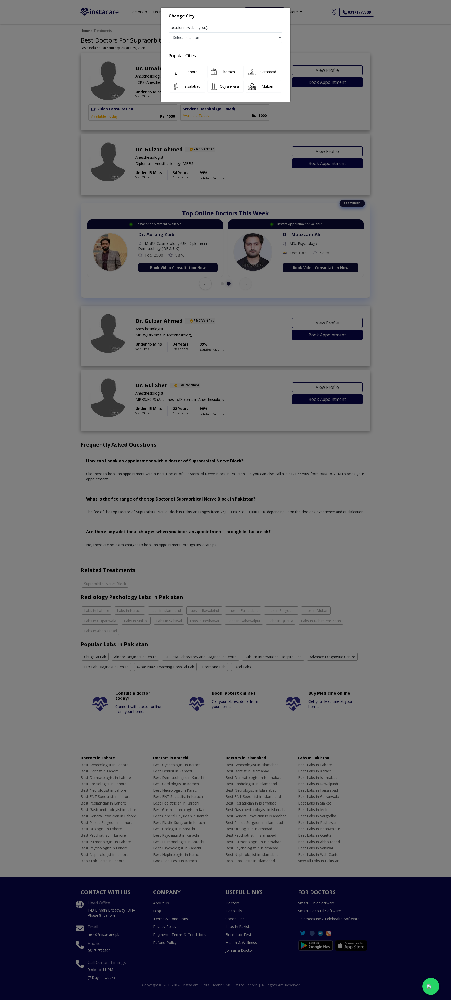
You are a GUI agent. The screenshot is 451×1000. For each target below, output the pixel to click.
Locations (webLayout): (188, 27)
